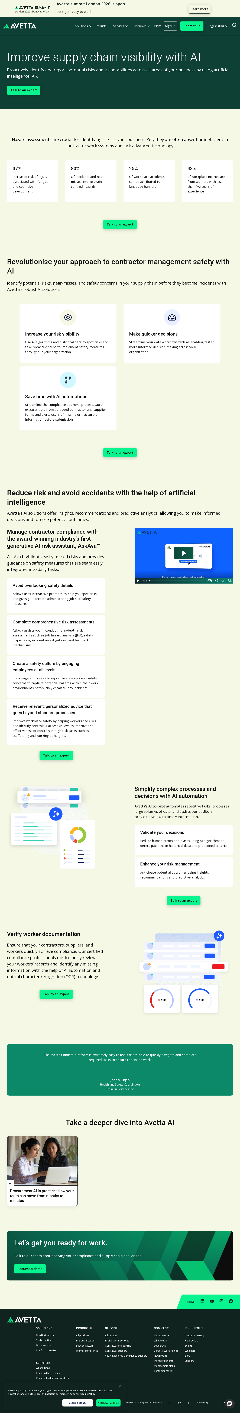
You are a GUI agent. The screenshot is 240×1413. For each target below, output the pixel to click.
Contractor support (116, 1350)
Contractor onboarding (118, 1345)
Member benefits (163, 1360)
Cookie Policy (87, 1394)
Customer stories (164, 1371)
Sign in (170, 26)
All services (111, 1335)
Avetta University (194, 1335)
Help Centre (191, 1340)
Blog (187, 1355)
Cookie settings (202, 1402)
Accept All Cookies (108, 1402)
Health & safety (45, 1335)
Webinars (190, 1350)
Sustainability (43, 1340)
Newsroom (160, 1355)
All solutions (43, 1368)
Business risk (43, 1345)
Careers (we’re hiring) (166, 1350)
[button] (83, 26)
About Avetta (161, 1335)
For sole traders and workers (52, 1378)
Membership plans (164, 1365)
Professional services (117, 1340)
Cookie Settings (78, 1402)
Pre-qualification (85, 1340)
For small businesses (48, 1373)
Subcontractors (84, 1345)
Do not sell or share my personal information (143, 1402)
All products (82, 1335)
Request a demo (30, 1269)
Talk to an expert (23, 90)
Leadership (160, 1345)
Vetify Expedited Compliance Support (126, 1355)
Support (189, 1360)
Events (188, 1345)
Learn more (199, 9)
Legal (179, 1402)
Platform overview (46, 1350)
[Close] (120, 1386)
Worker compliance (87, 1350)
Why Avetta (160, 1340)
